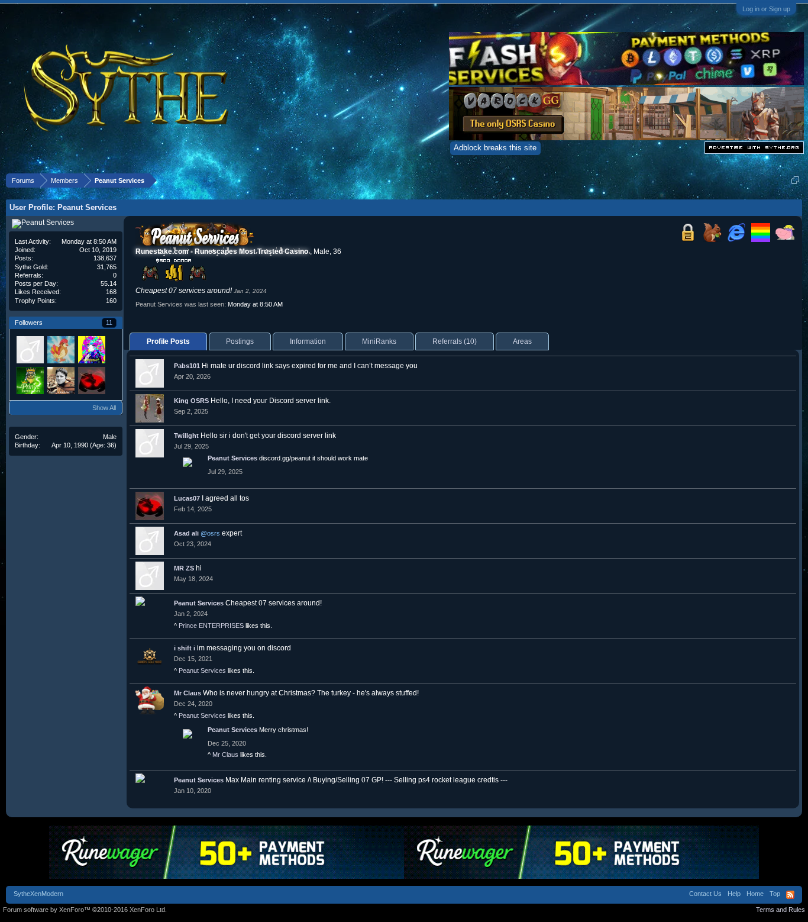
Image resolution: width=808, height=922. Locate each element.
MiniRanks (379, 341)
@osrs (210, 533)
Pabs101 (187, 365)
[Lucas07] (91, 380)
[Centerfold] (60, 380)
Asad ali (186, 533)
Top (775, 893)
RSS (790, 895)
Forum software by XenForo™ (85, 909)
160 (111, 300)
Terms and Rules (780, 909)
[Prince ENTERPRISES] (29, 380)
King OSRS (191, 400)
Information (308, 341)
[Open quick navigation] (795, 180)
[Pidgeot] (60, 349)
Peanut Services (232, 458)
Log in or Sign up (766, 8)
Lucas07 (187, 498)
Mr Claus (187, 693)
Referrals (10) (454, 341)
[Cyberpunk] (91, 349)
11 (109, 322)
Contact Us (705, 893)
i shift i (184, 648)
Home (755, 893)
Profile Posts (168, 341)
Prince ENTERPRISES (211, 625)
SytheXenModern (38, 893)
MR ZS (184, 568)
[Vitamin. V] (29, 349)
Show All (104, 407)
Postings (240, 341)
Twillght (186, 435)
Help (734, 893)
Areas (522, 341)
